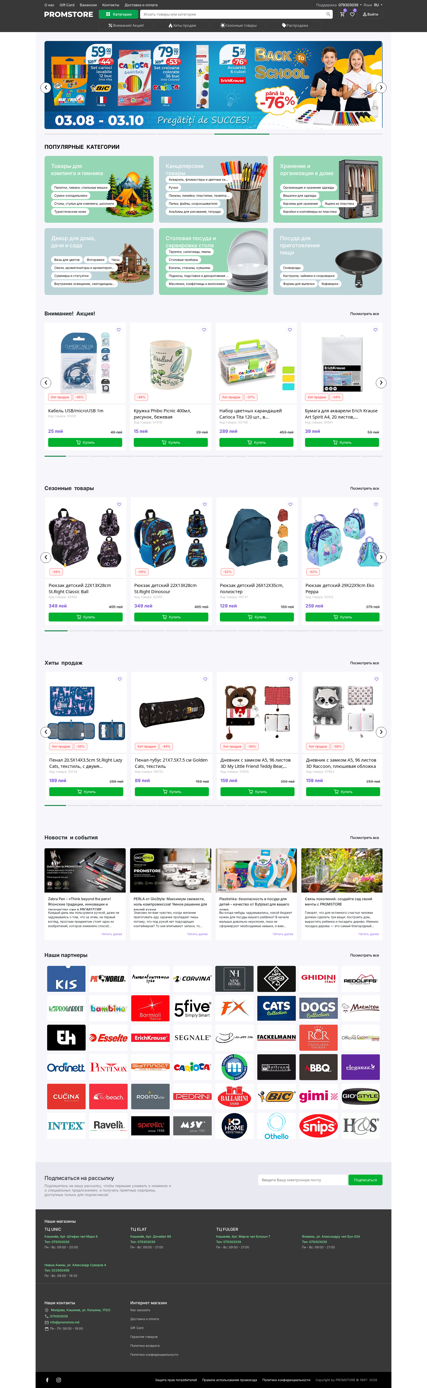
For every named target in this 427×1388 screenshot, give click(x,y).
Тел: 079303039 (56, 1242)
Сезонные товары (241, 25)
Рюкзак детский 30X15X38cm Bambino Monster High (338, 588)
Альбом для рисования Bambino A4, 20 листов (340, 414)
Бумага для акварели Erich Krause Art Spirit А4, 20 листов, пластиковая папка (256, 414)
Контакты (110, 5)
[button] (72, 134)
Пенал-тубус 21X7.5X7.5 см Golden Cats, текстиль (88, 763)
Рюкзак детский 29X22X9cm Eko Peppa (256, 588)
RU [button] (377, 5)
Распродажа (297, 25)
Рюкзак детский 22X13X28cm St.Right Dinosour (81, 588)
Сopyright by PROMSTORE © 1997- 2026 (346, 1380)
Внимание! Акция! (128, 25)
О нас (49, 5)
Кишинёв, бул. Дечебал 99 (150, 1236)
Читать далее (111, 934)
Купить (89, 442)
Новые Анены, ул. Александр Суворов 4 (75, 1265)
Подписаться (365, 1179)
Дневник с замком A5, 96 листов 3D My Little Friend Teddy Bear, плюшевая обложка (173, 763)
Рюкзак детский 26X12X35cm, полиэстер (167, 588)
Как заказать (140, 1310)
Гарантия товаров (144, 1337)
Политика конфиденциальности (154, 1354)
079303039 (59, 1316)
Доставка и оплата (141, 5)
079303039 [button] (348, 5)
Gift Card (67, 5)
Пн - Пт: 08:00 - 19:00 (66, 1328)
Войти (372, 14)
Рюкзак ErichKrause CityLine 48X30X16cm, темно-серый (338, 763)
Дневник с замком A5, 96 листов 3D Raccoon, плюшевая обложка (259, 763)
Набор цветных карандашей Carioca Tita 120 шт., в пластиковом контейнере (165, 414)
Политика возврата (145, 1345)
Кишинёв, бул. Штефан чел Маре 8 (71, 1236)
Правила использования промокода (229, 1380)
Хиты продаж (184, 25)
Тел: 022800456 (56, 1270)
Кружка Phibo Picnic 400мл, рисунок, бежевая (77, 414)
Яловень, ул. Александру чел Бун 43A (331, 1236)
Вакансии (88, 5)
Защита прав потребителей (176, 1380)
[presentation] (45, 87)
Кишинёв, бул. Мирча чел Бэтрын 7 (243, 1236)
